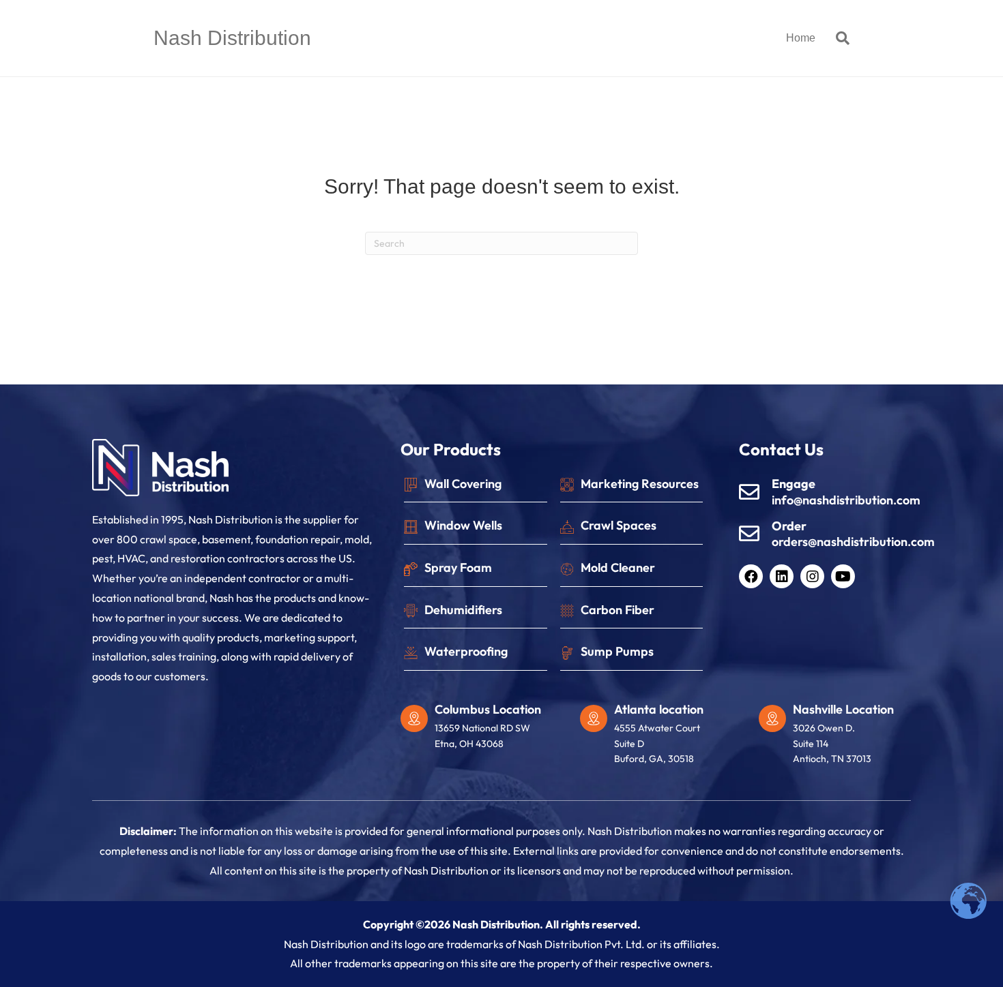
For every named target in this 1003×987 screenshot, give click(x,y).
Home (800, 38)
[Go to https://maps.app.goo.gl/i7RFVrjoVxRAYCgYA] (663, 737)
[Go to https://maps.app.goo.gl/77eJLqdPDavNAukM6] (483, 729)
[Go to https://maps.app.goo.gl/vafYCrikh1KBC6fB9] (842, 737)
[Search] (837, 38)
